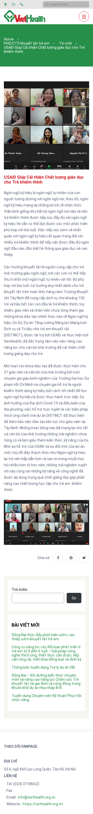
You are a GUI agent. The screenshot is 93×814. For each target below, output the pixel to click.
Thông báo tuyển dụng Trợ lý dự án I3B (43, 667)
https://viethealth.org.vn (42, 804)
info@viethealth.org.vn (36, 797)
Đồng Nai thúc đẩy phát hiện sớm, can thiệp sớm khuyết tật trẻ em (43, 637)
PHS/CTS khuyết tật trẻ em (27, 43)
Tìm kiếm (19, 589)
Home (9, 39)
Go (74, 598)
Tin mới (65, 43)
